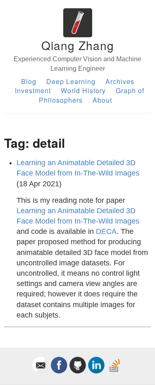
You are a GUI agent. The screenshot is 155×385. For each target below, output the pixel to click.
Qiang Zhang (77, 45)
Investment (33, 90)
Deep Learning (70, 81)
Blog (28, 81)
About (102, 100)
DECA (106, 231)
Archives (119, 81)
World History (83, 90)
